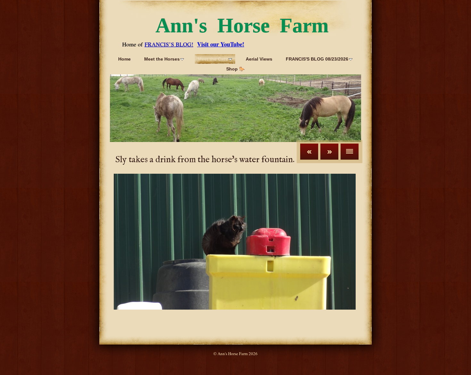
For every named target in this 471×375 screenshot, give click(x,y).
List (350, 152)
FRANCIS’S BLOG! (169, 44)
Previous (309, 152)
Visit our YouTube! (220, 44)
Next (329, 152)
